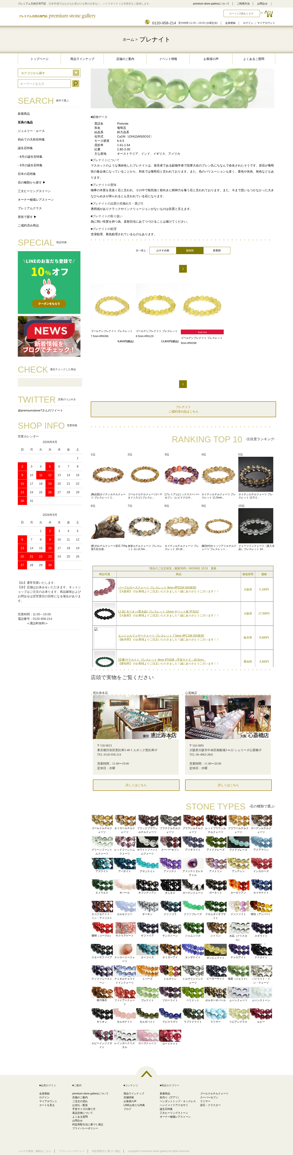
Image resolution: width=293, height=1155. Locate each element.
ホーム (128, 39)
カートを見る (47, 1105)
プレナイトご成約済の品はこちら (183, 409)
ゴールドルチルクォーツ (214, 1093)
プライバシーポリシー (85, 1128)
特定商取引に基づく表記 (106, 1151)
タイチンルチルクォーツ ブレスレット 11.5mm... (219, 496)
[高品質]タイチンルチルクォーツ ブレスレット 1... (108, 496)
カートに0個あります (241, 13)
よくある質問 (80, 1116)
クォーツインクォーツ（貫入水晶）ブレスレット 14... (257, 547)
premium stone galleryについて (211, 3)
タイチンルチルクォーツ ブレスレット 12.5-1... (256, 496)
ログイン (248, 22)
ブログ (127, 1109)
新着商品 (24, 113)
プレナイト (155, 39)
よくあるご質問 (253, 59)
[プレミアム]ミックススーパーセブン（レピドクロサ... (182, 496)
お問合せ (262, 3)
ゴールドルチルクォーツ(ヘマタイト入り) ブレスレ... (145, 496)
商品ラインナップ (82, 59)
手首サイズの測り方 (83, 1109)
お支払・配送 (80, 1105)
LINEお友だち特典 (134, 1105)
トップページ (39, 59)
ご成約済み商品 (28, 225)
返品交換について (82, 1112)
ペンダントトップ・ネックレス (178, 1101)
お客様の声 (211, 59)
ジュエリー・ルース (31, 131)
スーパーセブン (209, 1097)
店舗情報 (129, 1097)
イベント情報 (168, 59)
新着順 (217, 250)
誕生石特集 (25, 148)
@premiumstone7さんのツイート (40, 410)
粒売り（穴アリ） (170, 1097)
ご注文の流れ (80, 1101)
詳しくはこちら (136, 785)
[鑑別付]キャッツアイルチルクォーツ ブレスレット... (219, 547)
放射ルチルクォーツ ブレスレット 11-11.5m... (145, 547)
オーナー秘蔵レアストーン (36, 199)
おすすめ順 (162, 250)
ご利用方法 (243, 3)
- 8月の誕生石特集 (30, 156)
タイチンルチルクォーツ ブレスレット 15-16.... (182, 547)
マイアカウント (266, 22)
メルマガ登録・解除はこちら (34, 1151)
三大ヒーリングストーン (34, 191)
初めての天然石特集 (31, 139)
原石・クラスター (210, 1105)
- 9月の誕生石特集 (30, 165)
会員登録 (230, 22)
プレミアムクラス (30, 208)
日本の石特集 (27, 174)
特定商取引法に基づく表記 (87, 1124)
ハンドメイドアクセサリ (174, 1105)
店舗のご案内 (125, 59)
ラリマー (205, 1101)
